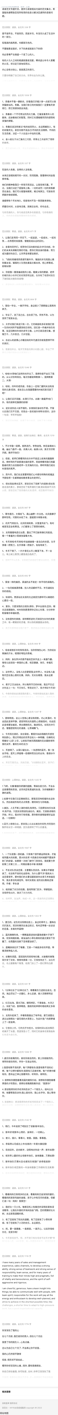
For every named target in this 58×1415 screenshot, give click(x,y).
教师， (41, 435)
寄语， (15, 231)
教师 (10, 452)
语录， (15, 27)
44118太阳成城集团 (10, 7)
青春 (7, 101)
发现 (22, 7)
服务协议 (13, 1403)
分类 (28, 7)
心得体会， (23, 644)
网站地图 (4, 1413)
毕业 (29, 373)
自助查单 (5, 1403)
